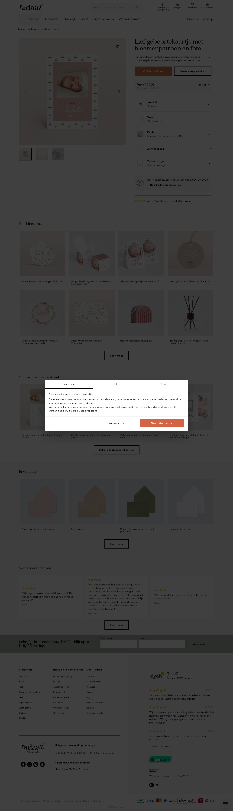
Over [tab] (164, 384)
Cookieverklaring (88, 410)
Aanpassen (114, 423)
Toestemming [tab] (68, 384)
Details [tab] (116, 384)
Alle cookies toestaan (162, 423)
